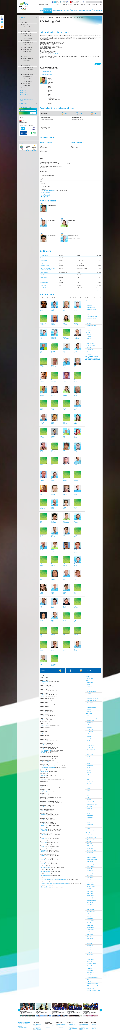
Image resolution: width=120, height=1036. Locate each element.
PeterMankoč (76, 465)
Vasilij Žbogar (51, 220)
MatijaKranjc (75, 451)
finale (88, 828)
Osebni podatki (47, 71)
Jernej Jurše (90, 879)
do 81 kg (89, 772)
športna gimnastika (91, 325)
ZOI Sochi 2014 (37, 1025)
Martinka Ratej (90, 927)
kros (88, 795)
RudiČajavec (53, 324)
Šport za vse (74, 10)
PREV (19, 1009)
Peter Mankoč (43, 288)
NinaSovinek (53, 578)
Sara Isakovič (71, 220)
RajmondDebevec (53, 338)
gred (88, 777)
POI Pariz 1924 (26, 72)
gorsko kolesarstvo (91, 309)
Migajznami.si (94, 1028)
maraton (89, 799)
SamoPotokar (42, 536)
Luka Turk (89, 956)
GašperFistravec (42, 380)
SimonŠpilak (52, 607)
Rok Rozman (90, 934)
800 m (88, 756)
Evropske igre (23, 90)
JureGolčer (75, 380)
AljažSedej (75, 564)
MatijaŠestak (53, 593)
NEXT (101, 1009)
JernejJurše (64, 409)
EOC (67, 2)
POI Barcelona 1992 (27, 38)
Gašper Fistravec (91, 866)
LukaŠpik (41, 607)
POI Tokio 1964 (26, 54)
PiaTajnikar (76, 607)
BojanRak (41, 550)
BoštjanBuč (64, 309)
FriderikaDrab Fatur (53, 352)
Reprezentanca (46, 192)
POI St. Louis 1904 (27, 81)
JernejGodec (64, 380)
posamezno (90, 815)
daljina (88, 763)
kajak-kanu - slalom (91, 318)
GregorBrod (53, 309)
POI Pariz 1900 (26, 83)
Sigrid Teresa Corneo (46, 750)
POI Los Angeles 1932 (28, 67)
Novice (44, 197)
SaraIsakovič (65, 394)
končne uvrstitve (91, 831)
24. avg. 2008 (90, 678)
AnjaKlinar (75, 423)
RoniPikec (52, 508)
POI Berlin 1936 (26, 65)
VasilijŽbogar (76, 649)
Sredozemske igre (24, 94)
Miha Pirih (42, 268)
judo (88, 314)
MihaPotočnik (76, 522)
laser (88, 797)
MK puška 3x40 (90, 802)
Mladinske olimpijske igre (26, 97)
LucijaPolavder (53, 522)
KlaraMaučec (65, 479)
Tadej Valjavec (44, 748)
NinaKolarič (75, 437)
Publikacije (82, 1027)
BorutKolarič (64, 437)
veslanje (89, 330)
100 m (88, 724)
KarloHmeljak (42, 394)
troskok (88, 820)
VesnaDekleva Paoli (66, 338)
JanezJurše (52, 409)
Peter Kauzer (44, 806)
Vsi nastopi (98, 290)
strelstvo (89, 327)
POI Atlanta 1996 (27, 35)
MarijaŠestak (41, 593)
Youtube (2, 25)
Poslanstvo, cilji (72, 1024)
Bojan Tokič (43, 810)
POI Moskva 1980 (27, 45)
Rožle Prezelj (44, 741)
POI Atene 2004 (26, 31)
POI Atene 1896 (26, 85)
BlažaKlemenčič (65, 423)
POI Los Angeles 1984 (28, 42)
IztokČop (41, 338)
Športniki (89, 347)
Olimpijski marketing (85, 10)
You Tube (94, 1027)
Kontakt (81, 1029)
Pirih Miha (43, 879)
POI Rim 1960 (26, 56)
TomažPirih (41, 522)
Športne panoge (23, 103)
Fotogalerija (45, 196)
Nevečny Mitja (52, 190)
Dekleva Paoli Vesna (53, 766)
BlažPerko (75, 493)
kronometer (89, 792)
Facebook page (52, 2)
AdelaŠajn (75, 578)
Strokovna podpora (91, 352)
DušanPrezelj (53, 536)
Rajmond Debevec (73, 235)
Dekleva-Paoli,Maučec (92, 983)
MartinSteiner (64, 578)
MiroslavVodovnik (76, 635)
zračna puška (90, 824)
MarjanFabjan (64, 366)
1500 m (89, 738)
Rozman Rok (57, 879)
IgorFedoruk (76, 366)
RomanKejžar (53, 423)
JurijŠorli (75, 593)
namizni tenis (90, 321)
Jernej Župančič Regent (92, 977)
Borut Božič (43, 752)
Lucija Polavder (52, 235)
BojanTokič (52, 621)
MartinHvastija (53, 394)
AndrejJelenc (41, 409)
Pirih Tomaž (63, 879)
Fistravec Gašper (45, 883)
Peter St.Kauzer (42, 423)
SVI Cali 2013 (37, 1027)
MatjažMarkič (52, 479)
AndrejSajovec (65, 564)
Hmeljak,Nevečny (91, 988)
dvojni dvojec (90, 722)
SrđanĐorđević (53, 366)
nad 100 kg (89, 806)
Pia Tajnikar (43, 683)
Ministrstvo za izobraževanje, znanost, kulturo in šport (60, 2)
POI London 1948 (27, 63)
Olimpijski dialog (83, 1025)
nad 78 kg (89, 808)
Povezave (94, 4)
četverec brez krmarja (92, 718)
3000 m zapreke (91, 749)
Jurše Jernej (66, 883)
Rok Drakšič (43, 779)
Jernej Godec (44, 850)
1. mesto (89, 334)
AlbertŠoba (64, 593)
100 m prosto (90, 731)
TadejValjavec (42, 635)
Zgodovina (71, 1025)
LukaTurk (75, 621)
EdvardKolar (53, 437)
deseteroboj (90, 765)
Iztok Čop (42, 274)
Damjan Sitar (44, 712)
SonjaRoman (64, 550)
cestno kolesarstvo (91, 307)
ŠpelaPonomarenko (66, 522)
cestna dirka (90, 761)
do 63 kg (89, 770)
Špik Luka (48, 887)
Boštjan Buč (43, 700)
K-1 (88, 779)
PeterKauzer (76, 409)
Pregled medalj (46, 194)
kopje (88, 788)
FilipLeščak (53, 465)
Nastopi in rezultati (47, 74)
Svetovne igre (23, 92)
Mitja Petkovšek (44, 272)
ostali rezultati (90, 343)
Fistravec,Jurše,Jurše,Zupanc (94, 985)
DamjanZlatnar (42, 649)
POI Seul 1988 (26, 40)
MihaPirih (75, 508)
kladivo (88, 786)
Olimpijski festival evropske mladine (26, 100)
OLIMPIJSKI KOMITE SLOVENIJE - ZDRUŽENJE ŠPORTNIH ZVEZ (23, 7)
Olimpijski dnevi (60, 1025)
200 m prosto (90, 747)
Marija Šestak (43, 277)
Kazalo (100, 4)
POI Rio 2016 (26, 24)
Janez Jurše (90, 877)
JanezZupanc (64, 649)
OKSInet (83, 4)
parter (88, 813)
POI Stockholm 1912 (28, 76)
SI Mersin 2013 (37, 1028)
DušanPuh (75, 536)
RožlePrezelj (64, 536)
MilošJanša (75, 394)
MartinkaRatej (53, 550)
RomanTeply (41, 621)
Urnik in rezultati (46, 195)
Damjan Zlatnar (44, 687)
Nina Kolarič (43, 708)
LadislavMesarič (76, 479)
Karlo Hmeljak (90, 873)
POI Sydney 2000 (27, 33)
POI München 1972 (27, 49)
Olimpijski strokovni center (61, 10)
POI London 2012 (27, 26)
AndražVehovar (53, 635)
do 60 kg (89, 767)
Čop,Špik (89, 981)
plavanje (89, 323)
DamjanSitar (42, 578)
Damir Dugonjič (44, 829)
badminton (89, 305)
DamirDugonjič (76, 352)
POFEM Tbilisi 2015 (38, 1030)
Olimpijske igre (23, 20)
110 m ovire (90, 736)
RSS (2, 27)
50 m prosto (90, 754)
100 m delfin (90, 727)
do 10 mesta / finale (91, 341)
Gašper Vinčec (44, 282)
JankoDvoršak (42, 366)
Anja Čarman (44, 820)
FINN (88, 774)
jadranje (89, 312)
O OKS (51, 4)
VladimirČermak (76, 324)
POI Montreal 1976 (27, 47)
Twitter (55, 2)
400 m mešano (90, 752)
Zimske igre (23, 88)
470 (88, 715)
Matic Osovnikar (44, 681)
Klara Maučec (90, 907)
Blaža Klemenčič (45, 762)
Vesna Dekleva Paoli (92, 859)
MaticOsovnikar (65, 493)
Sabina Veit (43, 696)
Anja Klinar (43, 838)
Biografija (45, 73)
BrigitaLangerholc (42, 465)
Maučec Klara (44, 766)
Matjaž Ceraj (44, 791)
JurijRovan (41, 564)
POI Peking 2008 (27, 29)
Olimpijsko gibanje (43, 4)
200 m (88, 740)
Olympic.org (64, 2)
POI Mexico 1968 (27, 51)
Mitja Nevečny (90, 909)
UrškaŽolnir (41, 663)
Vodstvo (89, 354)
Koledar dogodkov (61, 1024)
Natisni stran (83, 2)
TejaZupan (52, 649)
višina (88, 822)
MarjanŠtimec (64, 607)
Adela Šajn (43, 859)
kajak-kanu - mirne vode (92, 316)
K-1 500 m (89, 783)
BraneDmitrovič (76, 338)
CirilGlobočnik (53, 380)
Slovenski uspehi (47, 64)
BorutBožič (41, 309)
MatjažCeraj (75, 309)
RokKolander (42, 437)
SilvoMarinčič (42, 479)
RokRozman (53, 564)
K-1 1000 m (90, 781)
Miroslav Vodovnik (45, 725)
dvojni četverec (90, 720)
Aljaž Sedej (43, 787)
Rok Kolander (49, 268)
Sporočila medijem (84, 1024)
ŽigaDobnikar (42, 352)
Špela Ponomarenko (45, 280)
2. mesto (89, 336)
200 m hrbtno (90, 743)
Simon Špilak (44, 754)
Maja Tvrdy (43, 745)
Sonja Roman (44, 691)
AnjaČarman (65, 324)
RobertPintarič (64, 508)
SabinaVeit (64, 635)
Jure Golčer (43, 751)
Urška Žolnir (43, 285)
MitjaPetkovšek (42, 508)
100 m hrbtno (90, 729)
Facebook (94, 1024)
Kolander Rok (50, 879)
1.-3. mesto (89, 835)
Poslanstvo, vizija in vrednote (50, 1026)
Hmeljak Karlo (45, 190)
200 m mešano (90, 745)
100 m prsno (90, 734)
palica (88, 811)
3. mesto (89, 338)
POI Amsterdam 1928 (28, 69)
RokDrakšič (64, 352)
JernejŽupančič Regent (53, 664)
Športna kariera (97, 10)
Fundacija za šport (58, 2)
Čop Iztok (43, 887)
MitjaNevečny (53, 493)
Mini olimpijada (60, 1027)
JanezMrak (41, 493)
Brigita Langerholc (45, 704)
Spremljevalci (90, 349)
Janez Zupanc (90, 970)
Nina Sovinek (44, 825)
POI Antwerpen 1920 (28, 74)
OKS (45, 17)
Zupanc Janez (59, 883)
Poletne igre (24, 22)
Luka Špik (48, 274)
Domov (40, 10)
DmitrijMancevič (65, 465)
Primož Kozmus (52, 205)
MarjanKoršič (41, 451)
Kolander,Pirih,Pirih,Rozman (93, 990)
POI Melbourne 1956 (28, 58)
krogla (88, 790)
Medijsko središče (67, 4)
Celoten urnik (90, 682)
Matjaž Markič (44, 830)
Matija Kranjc (44, 719)
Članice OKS (58, 4)
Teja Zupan (89, 968)
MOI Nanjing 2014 (38, 1029)
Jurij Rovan (43, 733)
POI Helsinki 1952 (27, 60)
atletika (88, 303)
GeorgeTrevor (64, 621)
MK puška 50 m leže (92, 804)
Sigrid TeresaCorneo (43, 324)
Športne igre (48, 10)
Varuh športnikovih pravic (73, 1029)
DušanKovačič (53, 451)
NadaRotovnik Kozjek (76, 551)
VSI (100, 298)
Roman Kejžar (44, 729)
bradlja (88, 758)
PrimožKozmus (65, 451)
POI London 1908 (27, 78)
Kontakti (88, 4)
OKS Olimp (76, 4)
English (74, 2)
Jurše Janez (53, 883)
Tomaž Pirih (48, 269)
